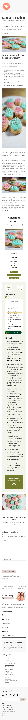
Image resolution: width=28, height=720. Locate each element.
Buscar (23, 699)
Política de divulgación (7, 707)
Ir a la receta (5, 33)
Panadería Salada (9, 674)
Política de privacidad (7, 705)
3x (10, 296)
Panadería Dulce (8, 672)
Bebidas (7, 660)
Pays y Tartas (8, 678)
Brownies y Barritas (9, 661)
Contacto (4, 715)
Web (3, 565)
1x (5, 296)
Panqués (7, 675)
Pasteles (7, 677)
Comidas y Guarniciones (10, 663)
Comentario (5, 540)
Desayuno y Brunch (9, 666)
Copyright (4, 713)
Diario (6, 668)
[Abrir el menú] (24, 6)
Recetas (7, 682)
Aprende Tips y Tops (9, 658)
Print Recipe (9, 225)
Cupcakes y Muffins (9, 665)
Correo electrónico (6, 559)
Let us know (11, 480)
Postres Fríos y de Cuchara (11, 680)
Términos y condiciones (7, 709)
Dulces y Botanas (9, 669)
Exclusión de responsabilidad (8, 711)
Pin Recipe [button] (18, 225)
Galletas (7, 671)
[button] (21, 301)
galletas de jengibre (19, 207)
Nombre (4, 553)
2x (8, 296)
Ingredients (8, 289)
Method (20, 289)
